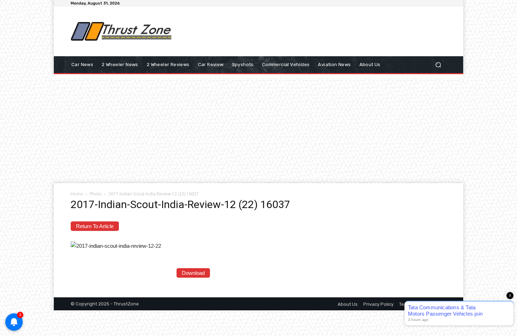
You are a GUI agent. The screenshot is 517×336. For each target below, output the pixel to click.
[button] (438, 65)
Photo (96, 194)
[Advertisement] (317, 31)
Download (193, 273)
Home (77, 194)
